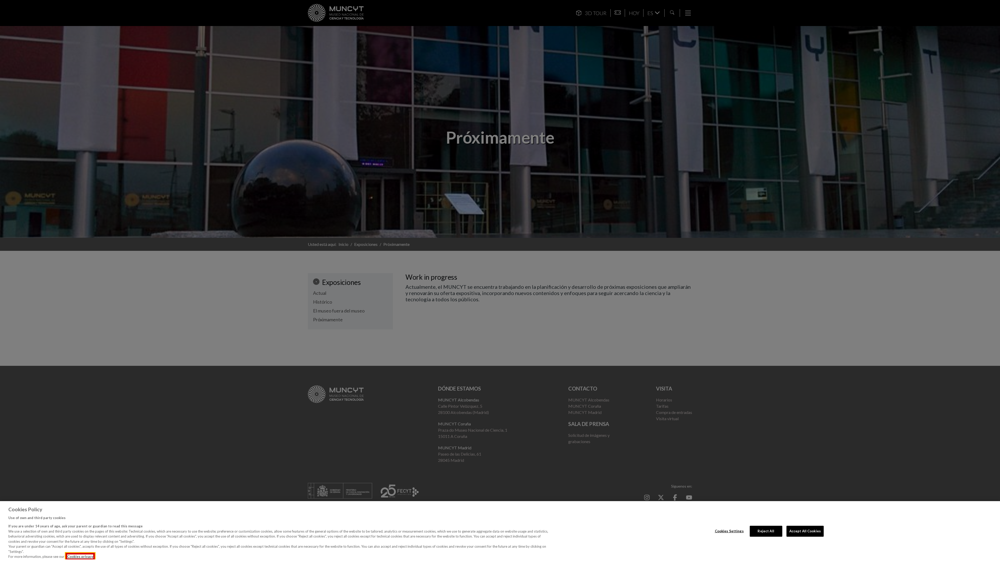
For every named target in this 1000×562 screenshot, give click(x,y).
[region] (500, 531)
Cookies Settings (729, 531)
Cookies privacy (80, 556)
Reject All (766, 531)
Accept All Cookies (805, 531)
